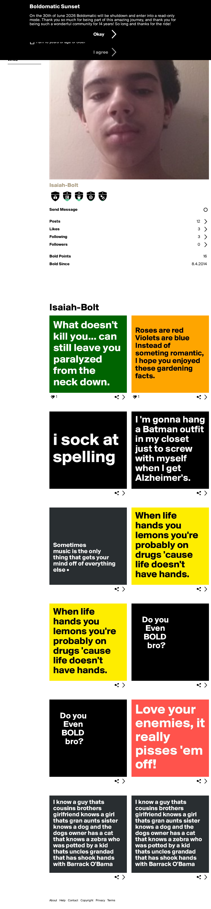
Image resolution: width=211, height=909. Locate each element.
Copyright (87, 900)
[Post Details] (123, 397)
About (53, 900)
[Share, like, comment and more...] (88, 392)
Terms (111, 900)
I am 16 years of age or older (60, 42)
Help (62, 900)
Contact (73, 900)
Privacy (100, 900)
